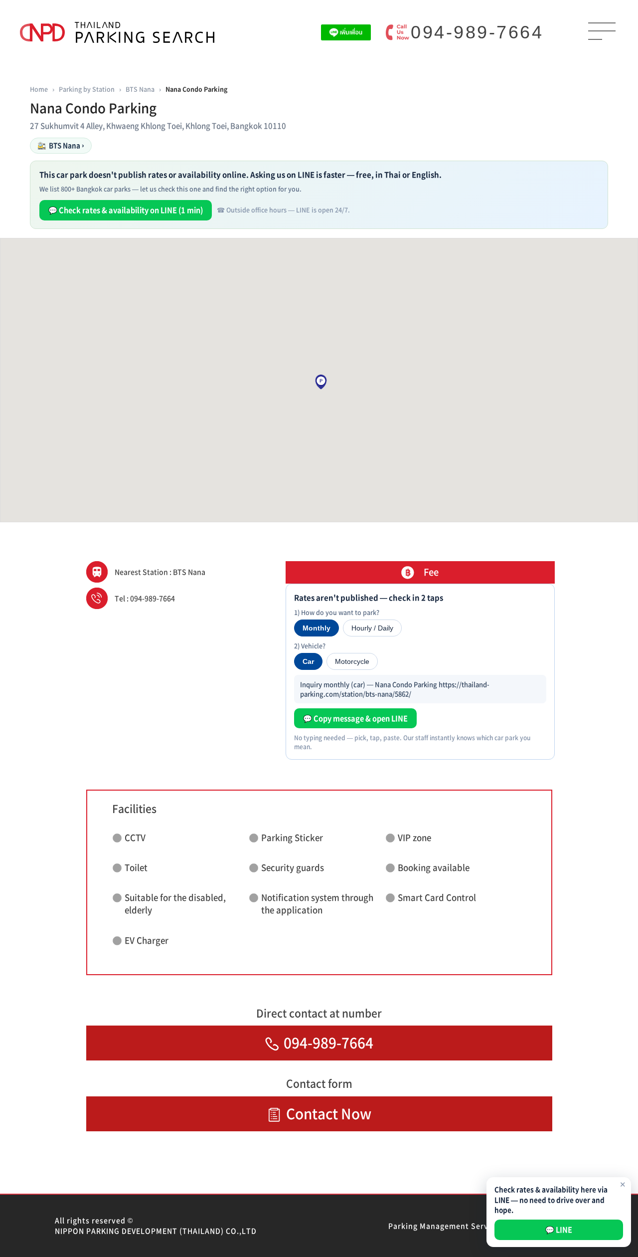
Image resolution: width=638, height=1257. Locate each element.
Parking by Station (87, 89)
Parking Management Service (443, 1226)
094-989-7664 (477, 32)
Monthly (316, 628)
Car (308, 661)
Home (39, 89)
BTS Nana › (60, 145)
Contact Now (328, 1113)
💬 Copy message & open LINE (355, 718)
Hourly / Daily (372, 628)
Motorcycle (352, 661)
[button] (321, 382)
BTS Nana (140, 89)
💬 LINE (558, 1229)
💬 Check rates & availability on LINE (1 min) (125, 210)
